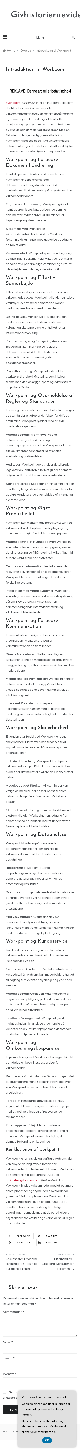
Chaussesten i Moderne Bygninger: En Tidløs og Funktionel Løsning (22, 1264)
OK (47, 1440)
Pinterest (23, 1242)
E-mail (9, 1358)
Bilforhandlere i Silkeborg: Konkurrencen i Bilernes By (58, 1264)
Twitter (52, 1236)
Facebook (23, 1236)
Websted (9, 1374)
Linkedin (52, 1242)
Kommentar (12, 1312)
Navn (8, 1342)
